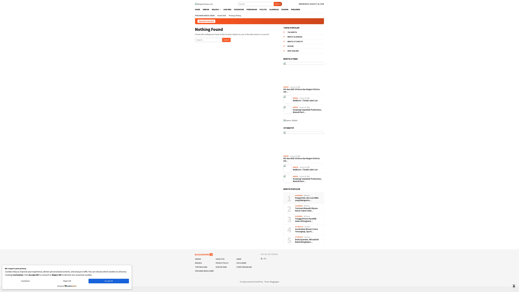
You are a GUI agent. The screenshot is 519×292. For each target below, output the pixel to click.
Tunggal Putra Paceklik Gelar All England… (305, 220)
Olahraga (298, 195)
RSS (265, 259)
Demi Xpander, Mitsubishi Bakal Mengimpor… (307, 240)
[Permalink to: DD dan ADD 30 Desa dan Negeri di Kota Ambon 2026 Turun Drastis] (303, 73)
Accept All (109, 281)
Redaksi (198, 263)
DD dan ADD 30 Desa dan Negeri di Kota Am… (301, 90)
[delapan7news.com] (204, 4)
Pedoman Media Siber (204, 271)
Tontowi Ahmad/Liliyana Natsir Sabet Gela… (306, 209)
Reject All (67, 281)
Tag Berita (292, 32)
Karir (239, 259)
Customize (25, 281)
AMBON (286, 87)
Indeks (198, 259)
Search (278, 4)
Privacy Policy (222, 263)
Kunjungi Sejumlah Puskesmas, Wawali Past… (307, 111)
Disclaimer (241, 263)
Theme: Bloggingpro (271, 282)
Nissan (290, 46)
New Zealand (293, 51)
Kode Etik (220, 259)
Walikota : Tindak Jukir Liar (305, 100)
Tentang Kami (201, 267)
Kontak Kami (221, 267)
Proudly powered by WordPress (251, 282)
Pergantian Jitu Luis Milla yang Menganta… (306, 199)
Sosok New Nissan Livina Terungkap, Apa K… (306, 230)
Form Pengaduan (244, 267)
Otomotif (299, 227)
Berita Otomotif (295, 41)
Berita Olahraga (294, 37)
